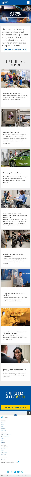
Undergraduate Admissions (6, 434)
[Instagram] (8, 472)
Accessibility (24, 475)
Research (3, 442)
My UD (2, 450)
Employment (3, 430)
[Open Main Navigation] (28, 2)
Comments (14, 475)
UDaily (2, 426)
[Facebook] (11, 472)
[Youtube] (18, 472)
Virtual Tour (3, 428)
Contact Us (3, 459)
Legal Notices (19, 475)
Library (2, 440)
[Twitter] (22, 472)
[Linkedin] (15, 472)
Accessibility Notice (4, 446)
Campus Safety (4, 452)
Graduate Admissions (5, 436)
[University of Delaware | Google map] (18, 462)
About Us (3, 422)
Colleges (2, 438)
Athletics (2, 424)
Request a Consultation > (15, 407)
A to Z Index (3, 454)
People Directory (4, 448)
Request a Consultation (14, 49)
